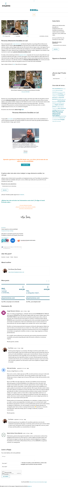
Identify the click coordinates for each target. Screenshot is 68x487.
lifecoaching (62, 106)
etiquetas (63, 103)
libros (59, 106)
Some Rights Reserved (6, 248)
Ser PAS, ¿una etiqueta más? (33, 301)
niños (57, 108)
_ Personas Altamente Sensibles (25, 205)
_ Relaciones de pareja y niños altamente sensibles (25, 207)
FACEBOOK (22, 194)
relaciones (56, 119)
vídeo (14, 64)
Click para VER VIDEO (26, 91)
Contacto (54, 95)
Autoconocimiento (59, 90)
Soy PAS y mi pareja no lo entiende (10, 301)
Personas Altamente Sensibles (57, 114)
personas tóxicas (63, 116)
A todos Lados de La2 (16, 44)
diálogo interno (63, 99)
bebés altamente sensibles (61, 92)
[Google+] (35, 10)
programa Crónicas (23, 55)
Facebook (3, 257)
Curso (58, 97)
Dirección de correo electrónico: (56, 43)
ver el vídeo (10, 118)
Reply (29, 311)
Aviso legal (44, 482)
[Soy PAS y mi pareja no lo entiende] (13, 292)
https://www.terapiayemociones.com (16, 272)
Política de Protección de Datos (35, 482)
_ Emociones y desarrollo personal (25, 208)
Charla (53, 94)
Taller (59, 119)
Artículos (46, 36)
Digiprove (30, 486)
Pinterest (16, 257)
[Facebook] (33, 10)
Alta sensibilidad (56, 88)
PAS (54, 112)
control (57, 95)
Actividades (42, 36)
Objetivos (59, 110)
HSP (57, 106)
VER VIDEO (25, 152)
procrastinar (57, 117)
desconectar (59, 99)
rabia (53, 119)
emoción (54, 103)
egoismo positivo (54, 101)
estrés (59, 103)
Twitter (11, 257)
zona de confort (58, 121)
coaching (60, 94)
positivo (53, 117)
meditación (54, 108)
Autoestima (54, 92)
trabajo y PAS (54, 121)
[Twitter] (31, 10)
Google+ (7, 257)
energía (57, 103)
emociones (61, 101)
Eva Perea (3, 227)
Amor (62, 88)
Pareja (62, 110)
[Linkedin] (37, 10)
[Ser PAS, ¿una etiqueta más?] (38, 292)
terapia (62, 119)
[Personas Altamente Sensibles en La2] (14, 27)
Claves (56, 94)
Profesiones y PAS (62, 117)
